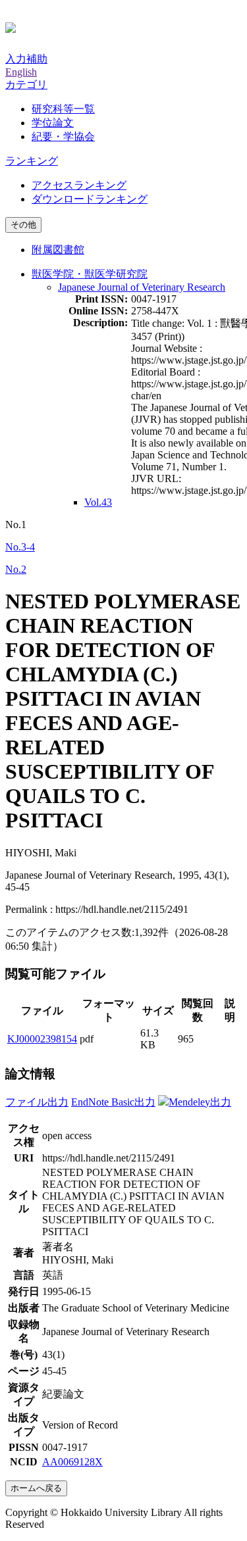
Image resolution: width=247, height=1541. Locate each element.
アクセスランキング (79, 185)
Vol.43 (98, 502)
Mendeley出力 (200, 1102)
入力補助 (26, 58)
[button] (26, 84)
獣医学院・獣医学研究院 (90, 274)
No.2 (15, 569)
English (21, 72)
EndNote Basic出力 (113, 1102)
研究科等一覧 (63, 108)
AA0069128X (72, 1461)
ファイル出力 (37, 1102)
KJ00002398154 (42, 1038)
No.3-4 (20, 546)
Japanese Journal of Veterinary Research (141, 287)
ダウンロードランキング (90, 199)
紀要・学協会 (63, 136)
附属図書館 (58, 249)
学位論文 (53, 122)
